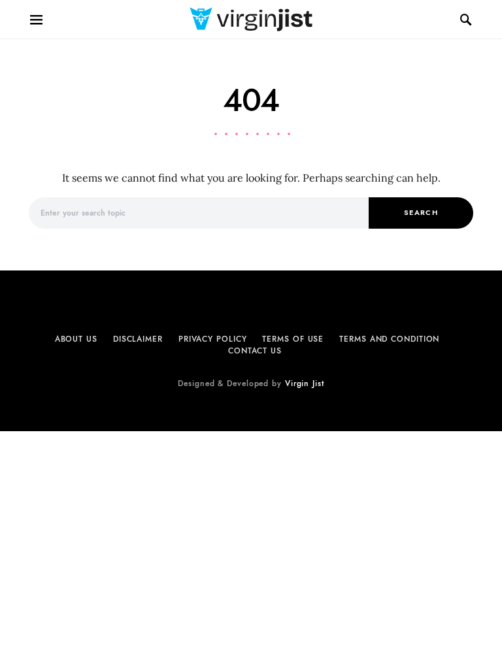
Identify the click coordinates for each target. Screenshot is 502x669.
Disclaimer (138, 339)
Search (421, 213)
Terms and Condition (389, 339)
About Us (76, 339)
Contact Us (255, 351)
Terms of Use (293, 339)
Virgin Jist (304, 383)
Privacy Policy (212, 339)
